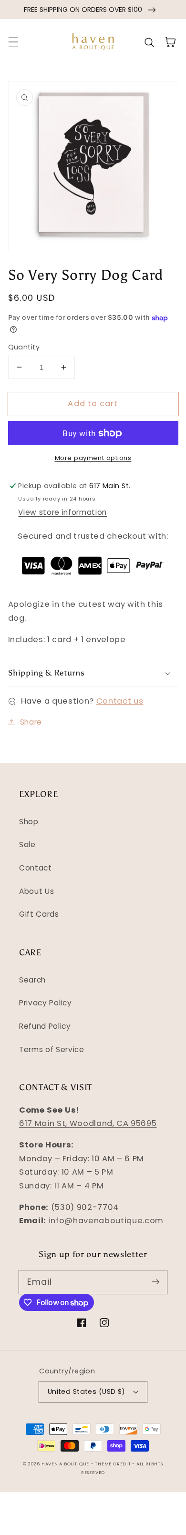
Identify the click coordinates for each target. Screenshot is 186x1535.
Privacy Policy (45, 1003)
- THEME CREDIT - (113, 1464)
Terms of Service (51, 1049)
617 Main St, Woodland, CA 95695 (87, 1123)
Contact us (120, 701)
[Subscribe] (155, 1281)
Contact (35, 868)
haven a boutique (65, 1464)
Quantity (24, 347)
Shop (29, 822)
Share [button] (31, 722)
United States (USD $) (86, 1391)
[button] (12, 42)
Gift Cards (39, 914)
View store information (62, 512)
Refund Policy (45, 1026)
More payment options (93, 457)
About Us (36, 891)
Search (32, 980)
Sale (27, 844)
